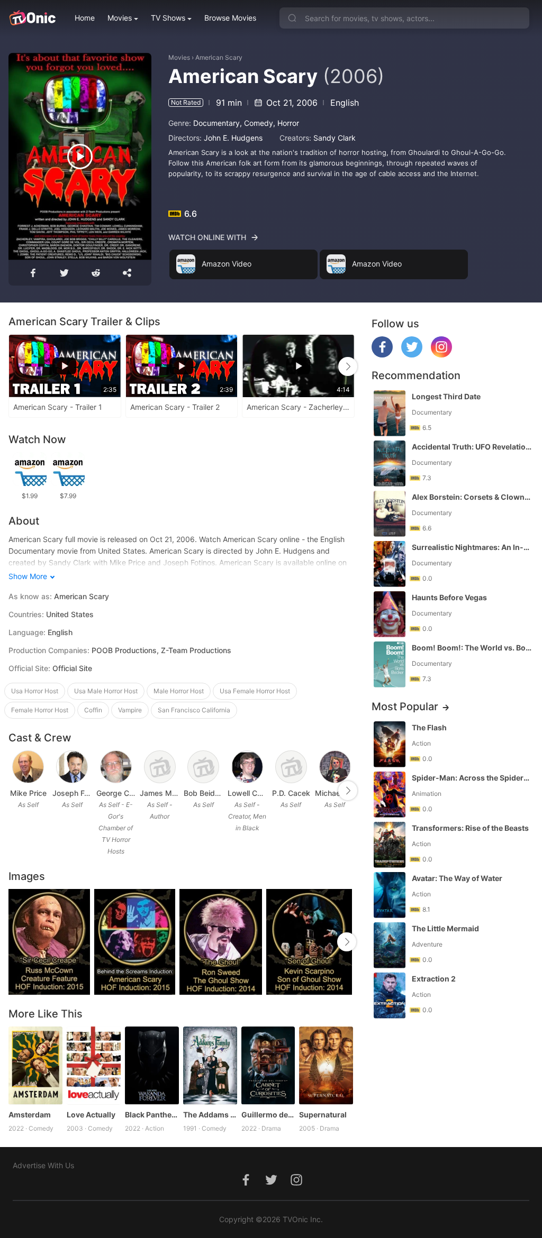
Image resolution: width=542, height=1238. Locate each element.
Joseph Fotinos (72, 792)
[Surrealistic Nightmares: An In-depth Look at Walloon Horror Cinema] (389, 564)
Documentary (216, 122)
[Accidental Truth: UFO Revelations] (389, 464)
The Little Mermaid (445, 928)
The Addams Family (210, 1114)
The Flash (429, 727)
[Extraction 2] (389, 996)
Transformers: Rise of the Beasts (470, 827)
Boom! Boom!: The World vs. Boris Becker (471, 647)
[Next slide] (347, 366)
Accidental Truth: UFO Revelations (471, 446)
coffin (93, 710)
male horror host (178, 691)
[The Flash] (389, 744)
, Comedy (256, 122)
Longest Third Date (446, 396)
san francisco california (194, 710)
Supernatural (323, 1114)
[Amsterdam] (35, 1065)
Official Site (72, 668)
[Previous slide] (15, 366)
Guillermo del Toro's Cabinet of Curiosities (268, 1114)
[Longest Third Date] (389, 413)
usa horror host (34, 691)
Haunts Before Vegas (449, 597)
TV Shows (168, 17)
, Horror (286, 122)
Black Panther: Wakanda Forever (152, 1114)
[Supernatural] (326, 1065)
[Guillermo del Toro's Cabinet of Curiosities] (268, 1065)
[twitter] (411, 354)
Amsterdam (29, 1114)
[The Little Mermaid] (389, 945)
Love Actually (91, 1114)
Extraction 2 (434, 978)
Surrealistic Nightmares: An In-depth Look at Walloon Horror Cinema (471, 547)
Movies (119, 17)
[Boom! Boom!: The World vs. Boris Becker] (389, 664)
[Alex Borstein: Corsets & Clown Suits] (389, 514)
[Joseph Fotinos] (72, 766)
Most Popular (405, 706)
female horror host (39, 710)
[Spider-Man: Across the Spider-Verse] (389, 795)
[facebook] (382, 354)
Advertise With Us (43, 1165)
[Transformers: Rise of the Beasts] (389, 845)
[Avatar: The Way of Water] (389, 895)
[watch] (80, 156)
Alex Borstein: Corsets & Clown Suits (471, 496)
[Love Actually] (94, 1065)
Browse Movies (230, 17)
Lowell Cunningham (247, 792)
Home (85, 17)
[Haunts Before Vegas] (389, 614)
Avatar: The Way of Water (457, 878)
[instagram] (441, 354)
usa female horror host (255, 691)
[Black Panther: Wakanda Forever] (152, 1065)
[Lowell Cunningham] (247, 766)
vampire (130, 710)
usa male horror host (106, 691)
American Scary (218, 57)
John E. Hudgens (233, 137)
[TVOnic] (32, 18)
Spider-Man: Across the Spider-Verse (471, 777)
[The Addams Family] (210, 1065)
